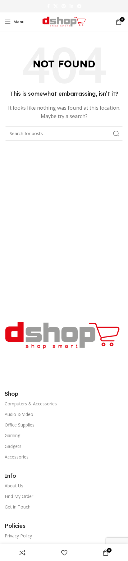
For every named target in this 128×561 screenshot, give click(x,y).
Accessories (17, 457)
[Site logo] (64, 21)
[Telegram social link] (79, 6)
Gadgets (13, 446)
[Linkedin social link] (71, 6)
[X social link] (56, 6)
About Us (14, 486)
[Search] (116, 133)
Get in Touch (17, 507)
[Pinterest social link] (64, 6)
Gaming (12, 435)
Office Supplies (19, 425)
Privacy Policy (18, 536)
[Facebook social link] (48, 6)
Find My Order (19, 496)
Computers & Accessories (31, 404)
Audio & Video (19, 414)
